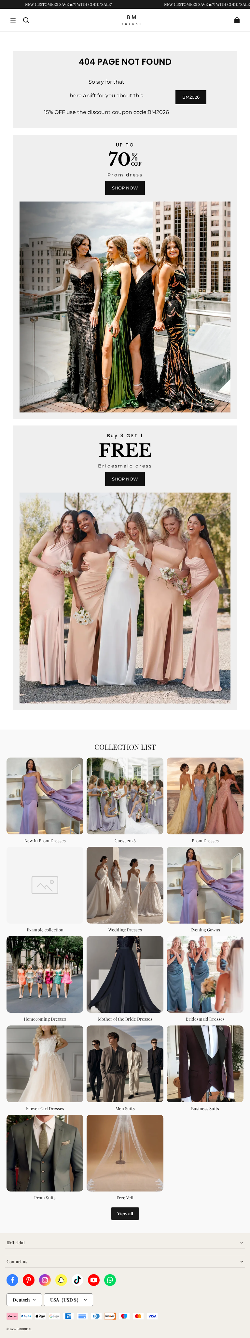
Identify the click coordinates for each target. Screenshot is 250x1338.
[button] (13, 20)
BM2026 (191, 97)
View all (125, 1213)
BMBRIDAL (24, 1329)
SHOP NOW (125, 187)
